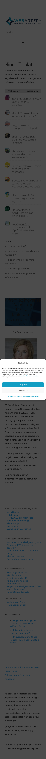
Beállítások (23, 391)
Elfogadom (23, 385)
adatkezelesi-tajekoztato (31, 396)
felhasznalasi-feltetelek (14, 396)
